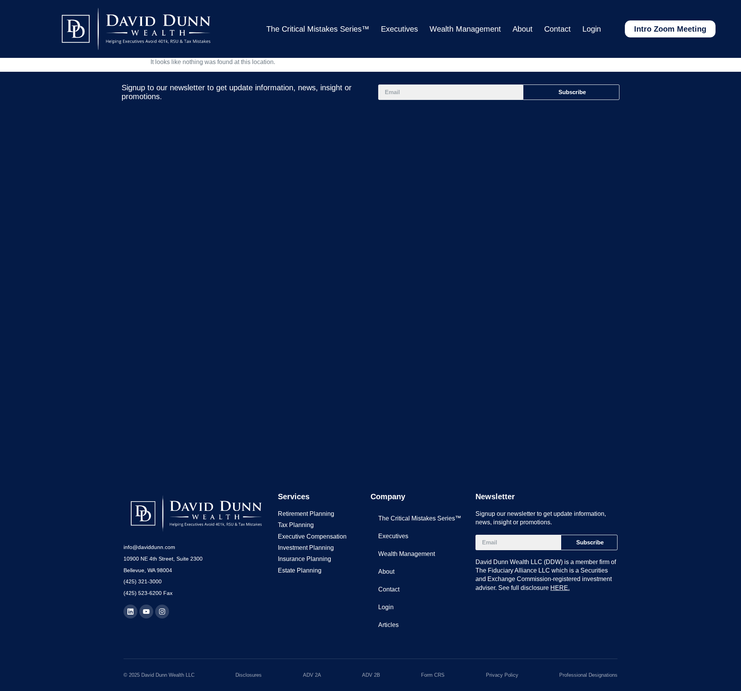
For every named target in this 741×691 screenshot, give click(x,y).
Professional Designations (588, 675)
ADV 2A (312, 675)
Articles (388, 625)
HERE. (560, 588)
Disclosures (248, 675)
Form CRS (433, 675)
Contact (557, 29)
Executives (399, 29)
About (523, 29)
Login (591, 29)
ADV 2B (371, 675)
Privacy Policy (502, 675)
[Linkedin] (130, 611)
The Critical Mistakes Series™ (317, 29)
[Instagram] (162, 611)
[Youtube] (146, 611)
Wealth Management (465, 29)
